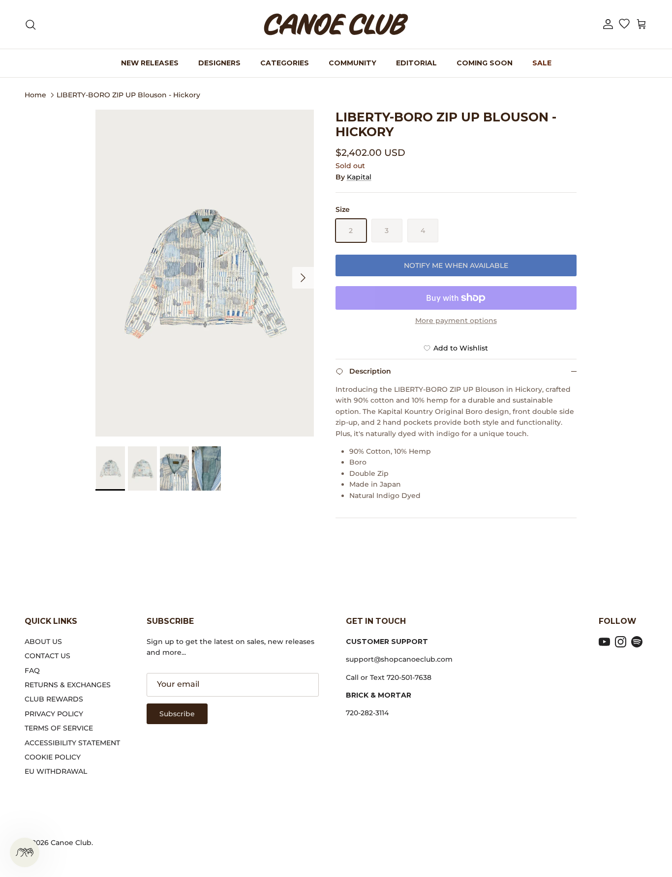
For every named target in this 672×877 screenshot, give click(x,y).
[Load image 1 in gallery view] (204, 273)
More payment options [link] (456, 321)
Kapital (359, 177)
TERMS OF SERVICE (59, 728)
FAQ (32, 670)
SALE (541, 62)
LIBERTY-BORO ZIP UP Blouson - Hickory (128, 94)
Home (35, 94)
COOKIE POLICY (53, 757)
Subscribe (177, 713)
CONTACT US (47, 655)
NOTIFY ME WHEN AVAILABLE (456, 265)
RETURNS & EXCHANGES (68, 684)
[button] (608, 24)
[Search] (30, 24)
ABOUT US (43, 641)
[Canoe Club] (336, 24)
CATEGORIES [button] (284, 62)
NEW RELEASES (150, 62)
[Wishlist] (624, 24)
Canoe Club (71, 842)
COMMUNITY (352, 62)
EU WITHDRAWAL (56, 771)
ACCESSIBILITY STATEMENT (72, 742)
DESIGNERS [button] (219, 62)
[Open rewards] (24, 852)
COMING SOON (485, 62)
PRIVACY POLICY (54, 713)
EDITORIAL (416, 62)
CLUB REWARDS (54, 699)
